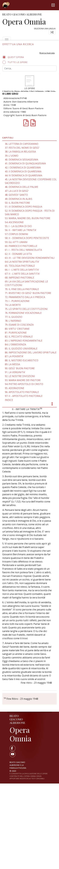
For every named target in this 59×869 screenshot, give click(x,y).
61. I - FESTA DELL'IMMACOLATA (23, 250)
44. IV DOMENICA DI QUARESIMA (23, 175)
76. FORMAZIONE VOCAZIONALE (23, 313)
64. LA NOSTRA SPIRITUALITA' (22, 261)
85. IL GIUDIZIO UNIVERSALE (21, 348)
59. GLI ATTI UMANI (16, 242)
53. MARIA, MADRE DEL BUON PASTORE (27, 218)
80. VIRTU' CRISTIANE (17, 328)
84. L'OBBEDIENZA (15, 344)
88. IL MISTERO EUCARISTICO (21, 360)
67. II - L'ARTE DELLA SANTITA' (22, 273)
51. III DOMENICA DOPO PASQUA (23, 206)
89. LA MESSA (12, 364)
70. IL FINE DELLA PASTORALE (22, 289)
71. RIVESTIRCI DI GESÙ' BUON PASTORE (28, 293)
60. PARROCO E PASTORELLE (21, 246)
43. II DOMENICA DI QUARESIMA (23, 171)
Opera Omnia (24, 21)
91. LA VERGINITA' (15, 372)
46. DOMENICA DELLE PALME (21, 187)
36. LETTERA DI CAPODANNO (21, 143)
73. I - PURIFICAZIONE (17, 301)
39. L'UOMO (11, 155)
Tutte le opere (18, 62)
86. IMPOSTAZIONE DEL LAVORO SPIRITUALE (30, 352)
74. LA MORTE (13, 305)
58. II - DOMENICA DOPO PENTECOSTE (27, 238)
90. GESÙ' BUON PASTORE (20, 368)
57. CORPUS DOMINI (16, 234)
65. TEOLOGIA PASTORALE (20, 265)
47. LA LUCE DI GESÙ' (17, 191)
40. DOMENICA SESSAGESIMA (21, 159)
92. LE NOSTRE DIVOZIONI (20, 376)
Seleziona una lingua (45, 28)
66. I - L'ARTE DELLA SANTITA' (22, 269)
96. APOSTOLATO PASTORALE (22, 392)
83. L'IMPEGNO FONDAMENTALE (23, 340)
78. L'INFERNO (13, 320)
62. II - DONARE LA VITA (18, 254)
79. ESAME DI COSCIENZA (19, 324)
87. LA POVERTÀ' (14, 356)
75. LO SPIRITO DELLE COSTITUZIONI (26, 309)
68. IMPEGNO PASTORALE (19, 277)
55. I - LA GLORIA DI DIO (18, 226)
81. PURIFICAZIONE (16, 332)
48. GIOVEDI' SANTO (16, 194)
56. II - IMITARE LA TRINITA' (21, 230)
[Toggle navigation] (53, 5)
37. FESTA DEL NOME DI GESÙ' (22, 147)
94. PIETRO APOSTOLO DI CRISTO (24, 384)
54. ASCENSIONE (14, 222)
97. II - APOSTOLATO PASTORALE (24, 396)
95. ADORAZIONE (14, 388)
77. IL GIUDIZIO (13, 317)
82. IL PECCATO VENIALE (19, 336)
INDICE (9, 400)
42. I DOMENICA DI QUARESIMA (23, 167)
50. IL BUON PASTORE (17, 202)
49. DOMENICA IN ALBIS (18, 199)
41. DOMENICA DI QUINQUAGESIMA (25, 163)
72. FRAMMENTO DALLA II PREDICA (25, 297)
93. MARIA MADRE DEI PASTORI (23, 380)
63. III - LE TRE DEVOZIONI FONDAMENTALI (30, 257)
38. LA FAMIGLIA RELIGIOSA (20, 151)
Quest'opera (16, 57)
